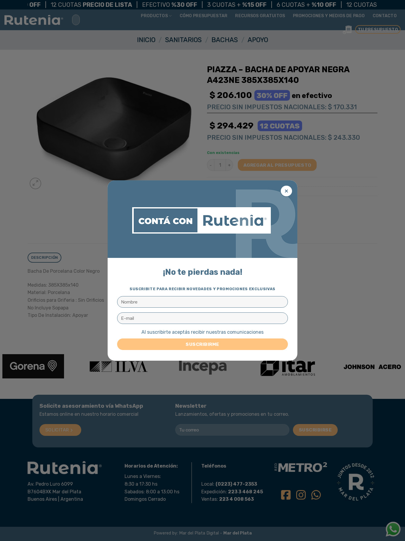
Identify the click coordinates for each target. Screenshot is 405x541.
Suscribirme (202, 344)
